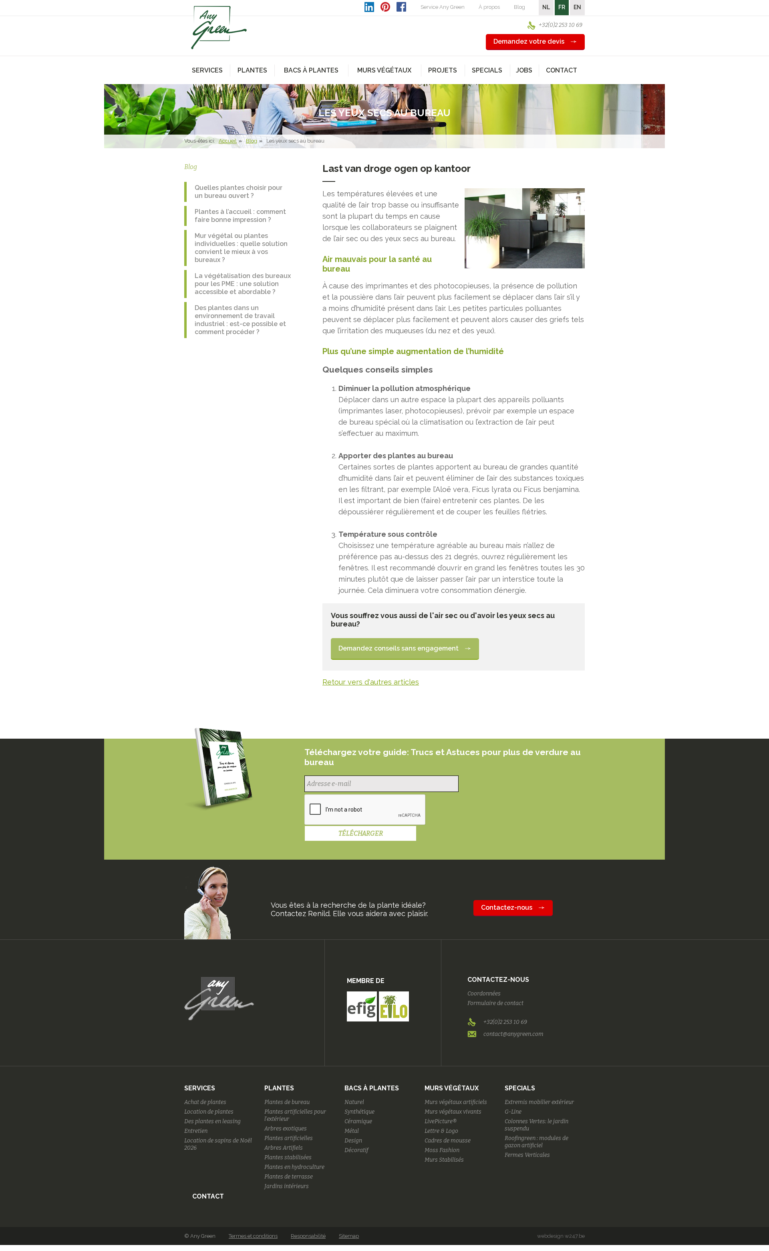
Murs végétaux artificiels (456, 1102)
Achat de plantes (205, 1102)
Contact (561, 70)
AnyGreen (219, 27)
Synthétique (359, 1111)
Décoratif (356, 1150)
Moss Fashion (442, 1150)
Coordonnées (484, 993)
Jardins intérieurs (286, 1186)
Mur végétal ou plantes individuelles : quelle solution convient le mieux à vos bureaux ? (241, 248)
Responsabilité (308, 1236)
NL (546, 7)
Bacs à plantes (371, 1088)
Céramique (358, 1121)
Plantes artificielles (288, 1138)
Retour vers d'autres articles (370, 682)
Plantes (279, 1088)
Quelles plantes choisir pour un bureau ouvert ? (238, 191)
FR (561, 7)
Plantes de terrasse (288, 1176)
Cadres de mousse (448, 1140)
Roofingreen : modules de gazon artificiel (536, 1142)
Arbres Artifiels (283, 1147)
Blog (519, 7)
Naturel (354, 1102)
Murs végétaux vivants (453, 1111)
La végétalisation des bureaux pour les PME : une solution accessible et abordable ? (243, 284)
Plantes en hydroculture (294, 1167)
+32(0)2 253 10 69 (560, 25)
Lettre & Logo (441, 1131)
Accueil (228, 141)
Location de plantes (209, 1111)
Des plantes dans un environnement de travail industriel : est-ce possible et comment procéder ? (240, 320)
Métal (351, 1131)
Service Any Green (443, 7)
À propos (489, 7)
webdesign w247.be (561, 1236)
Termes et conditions (253, 1236)
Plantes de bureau (287, 1102)
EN (577, 7)
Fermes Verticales (527, 1155)
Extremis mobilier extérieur (539, 1102)
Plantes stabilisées (288, 1157)
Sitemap (349, 1236)
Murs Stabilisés (444, 1159)
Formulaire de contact (495, 1003)
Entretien (195, 1131)
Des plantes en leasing (212, 1121)
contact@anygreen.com (513, 1034)
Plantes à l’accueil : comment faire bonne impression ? (240, 216)
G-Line (513, 1111)
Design (353, 1140)
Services (199, 1088)
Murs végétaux (452, 1088)
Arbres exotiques (285, 1128)
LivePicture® (441, 1121)
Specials (520, 1088)
